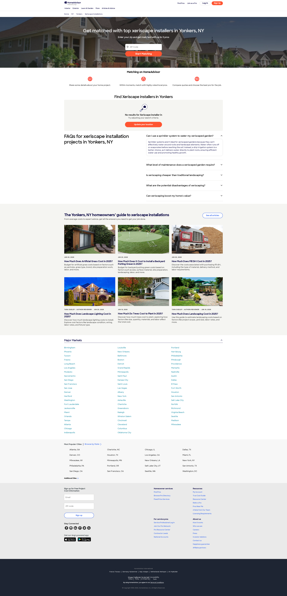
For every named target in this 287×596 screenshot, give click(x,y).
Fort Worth (176, 388)
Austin (174, 376)
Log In (205, 3)
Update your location (143, 124)
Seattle (174, 416)
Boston (121, 360)
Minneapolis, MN (114, 460)
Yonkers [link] (79, 14)
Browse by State (92, 444)
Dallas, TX (187, 449)
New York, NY (189, 460)
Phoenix (68, 352)
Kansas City (123, 380)
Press (195, 533)
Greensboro (123, 408)
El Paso (174, 384)
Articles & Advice (108, 8)
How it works (198, 523)
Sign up (79, 515)
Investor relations (199, 537)
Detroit (121, 364)
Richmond (175, 408)
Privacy (130, 578)
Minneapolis (123, 372)
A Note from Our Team (201, 510)
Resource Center (199, 499)
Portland (175, 348)
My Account (197, 492)
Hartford (68, 396)
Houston (175, 392)
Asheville (122, 400)
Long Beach (69, 364)
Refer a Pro (197, 503)
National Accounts (161, 537)
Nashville (175, 372)
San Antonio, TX (190, 466)
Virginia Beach (177, 412)
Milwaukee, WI (76, 460)
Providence (176, 364)
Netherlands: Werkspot (158, 572)
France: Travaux (114, 572)
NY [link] (72, 14)
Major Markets (73, 340)
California (137, 578)
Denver (67, 392)
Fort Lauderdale (71, 404)
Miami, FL (187, 455)
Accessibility (154, 578)
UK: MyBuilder (173, 572)
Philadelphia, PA (77, 466)
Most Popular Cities (73, 444)
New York (122, 396)
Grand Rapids (124, 368)
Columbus (122, 428)
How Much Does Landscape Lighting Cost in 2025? (87, 315)
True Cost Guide (199, 496)
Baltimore (122, 356)
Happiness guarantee (201, 544)
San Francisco (70, 384)
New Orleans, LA (152, 460)
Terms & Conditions (157, 582)
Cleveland (122, 424)
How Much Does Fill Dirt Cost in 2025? (192, 261)
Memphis (175, 368)
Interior (67, 8)
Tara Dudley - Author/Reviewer (78, 309)
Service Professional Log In (164, 523)
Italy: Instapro (143, 572)
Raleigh (121, 412)
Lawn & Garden (87, 8)
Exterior (76, 8)
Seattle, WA (150, 471)
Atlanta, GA (75, 449)
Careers (196, 530)
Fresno (67, 360)
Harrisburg (176, 352)
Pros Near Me (198, 506)
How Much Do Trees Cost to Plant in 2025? (140, 313)
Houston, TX (112, 455)
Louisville (122, 348)
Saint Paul (122, 376)
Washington (69, 400)
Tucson (67, 356)
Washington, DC (190, 471)
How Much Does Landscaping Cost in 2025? (195, 313)
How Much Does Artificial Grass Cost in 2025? (88, 261)
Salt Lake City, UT (153, 466)
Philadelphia (176, 356)
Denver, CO (75, 455)
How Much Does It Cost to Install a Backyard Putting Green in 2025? (141, 262)
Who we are (197, 526)
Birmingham (69, 348)
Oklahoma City (124, 432)
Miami (67, 412)
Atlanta (67, 424)
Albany (121, 392)
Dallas (174, 380)
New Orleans (123, 352)
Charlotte (122, 404)
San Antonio (176, 396)
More (98, 8)
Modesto (68, 372)
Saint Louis (122, 384)
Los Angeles (69, 368)
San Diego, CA (76, 471)
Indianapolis (69, 432)
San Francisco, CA (115, 471)
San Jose (68, 388)
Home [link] (66, 14)
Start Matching (143, 53)
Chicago (68, 428)
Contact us (197, 541)
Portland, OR (113, 466)
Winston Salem (124, 416)
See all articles (212, 215)
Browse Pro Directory (162, 496)
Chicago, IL (150, 449)
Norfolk (174, 404)
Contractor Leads (161, 533)
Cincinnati (122, 420)
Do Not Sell (145, 578)
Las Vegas (122, 388)
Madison (175, 420)
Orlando (68, 416)
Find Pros (157, 492)
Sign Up (217, 3)
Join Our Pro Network (162, 526)
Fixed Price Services (162, 499)
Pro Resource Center (162, 530)
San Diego (68, 380)
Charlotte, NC (113, 449)
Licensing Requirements (202, 514)
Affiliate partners (199, 548)
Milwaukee (176, 424)
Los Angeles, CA (152, 455)
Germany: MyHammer (129, 572)
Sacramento (70, 376)
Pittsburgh (176, 360)
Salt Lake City (177, 400)
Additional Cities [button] (70, 478)
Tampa (67, 420)
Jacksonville (69, 408)
